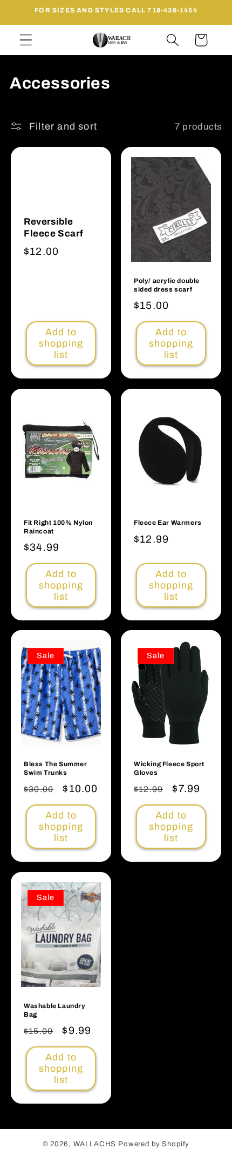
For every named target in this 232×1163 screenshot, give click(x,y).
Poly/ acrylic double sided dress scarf (167, 285)
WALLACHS (96, 1144)
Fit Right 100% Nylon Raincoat (58, 527)
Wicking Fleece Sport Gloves (169, 768)
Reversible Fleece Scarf (53, 228)
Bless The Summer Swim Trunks (55, 768)
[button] (26, 40)
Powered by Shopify (153, 1144)
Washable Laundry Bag (55, 1010)
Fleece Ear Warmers (168, 522)
